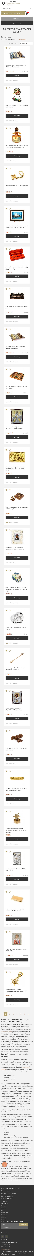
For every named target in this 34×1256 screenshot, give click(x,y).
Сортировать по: (14, 43)
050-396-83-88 (7, 13)
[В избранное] (7, 48)
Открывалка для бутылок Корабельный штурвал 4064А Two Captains (16, 991)
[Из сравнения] (10, 48)
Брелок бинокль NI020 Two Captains (17, 185)
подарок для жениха (7, 1031)
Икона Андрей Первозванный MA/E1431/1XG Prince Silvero (15, 427)
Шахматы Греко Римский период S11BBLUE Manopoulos (16, 66)
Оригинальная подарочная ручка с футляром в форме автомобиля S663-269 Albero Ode (17, 267)
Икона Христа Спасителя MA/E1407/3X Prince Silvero (14, 709)
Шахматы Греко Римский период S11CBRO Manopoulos (16, 347)
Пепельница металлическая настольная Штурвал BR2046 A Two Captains (16, 830)
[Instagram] (6, 1236)
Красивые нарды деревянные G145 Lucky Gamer (16, 387)
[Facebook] (2, 1236)
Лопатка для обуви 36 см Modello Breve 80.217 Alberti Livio (16, 668)
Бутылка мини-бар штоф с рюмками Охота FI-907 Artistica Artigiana (17, 146)
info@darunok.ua (5, 1249)
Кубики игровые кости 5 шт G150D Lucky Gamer (16, 749)
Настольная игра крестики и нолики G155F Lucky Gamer (17, 508)
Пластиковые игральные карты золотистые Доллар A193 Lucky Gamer (15, 468)
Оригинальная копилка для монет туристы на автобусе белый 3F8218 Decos (16, 589)
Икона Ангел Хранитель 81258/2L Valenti (16, 628)
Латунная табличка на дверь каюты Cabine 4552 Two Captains (16, 789)
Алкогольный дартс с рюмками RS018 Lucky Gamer (17, 106)
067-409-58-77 (19, 13)
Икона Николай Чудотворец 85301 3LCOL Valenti (16, 950)
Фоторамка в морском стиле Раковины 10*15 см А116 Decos (15, 548)
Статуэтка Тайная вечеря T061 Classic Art (17, 307)
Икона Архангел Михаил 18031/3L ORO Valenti (16, 869)
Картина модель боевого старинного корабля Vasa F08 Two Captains (17, 226)
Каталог (16, 19)
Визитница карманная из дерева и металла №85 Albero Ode (16, 909)
